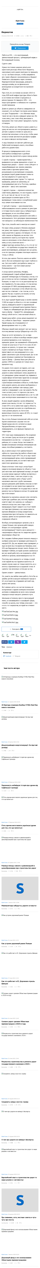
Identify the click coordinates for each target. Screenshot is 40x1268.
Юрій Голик (20, 21)
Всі (30, 635)
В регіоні (9, 647)
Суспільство (5, 1223)
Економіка (4, 871)
